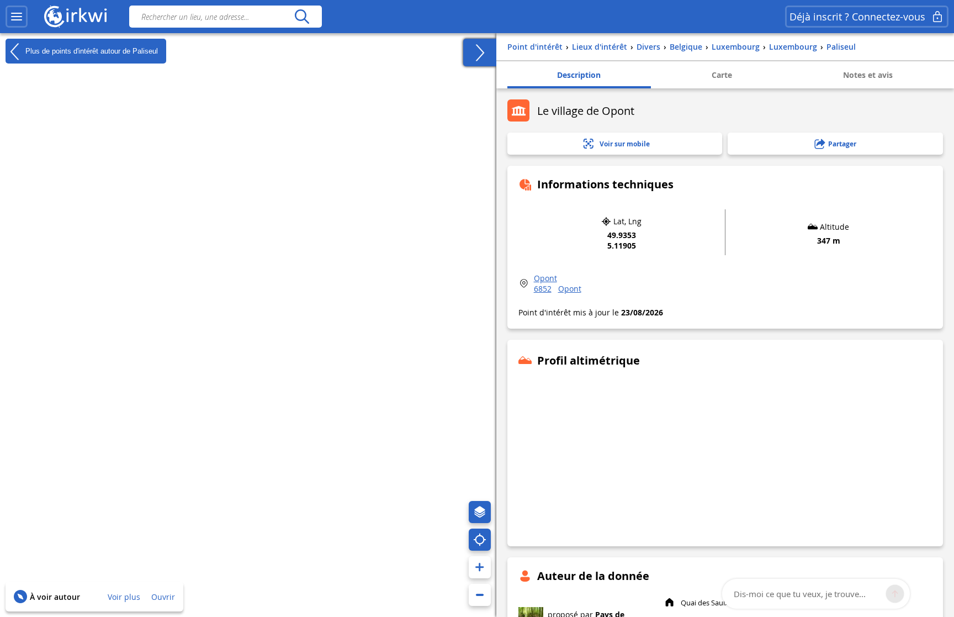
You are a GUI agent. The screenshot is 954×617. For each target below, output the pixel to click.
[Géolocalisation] (480, 540)
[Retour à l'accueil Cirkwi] (75, 17)
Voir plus (124, 597)
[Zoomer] (480, 567)
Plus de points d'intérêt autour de (90, 50)
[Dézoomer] (480, 595)
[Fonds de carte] (480, 512)
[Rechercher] (302, 16)
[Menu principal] (17, 17)
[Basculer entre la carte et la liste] (479, 52)
